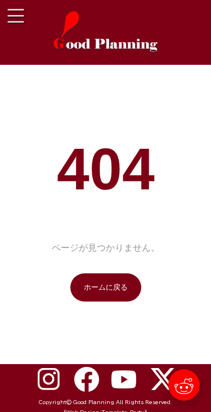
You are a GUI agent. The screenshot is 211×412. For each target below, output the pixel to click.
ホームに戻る (106, 287)
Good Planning (93, 402)
